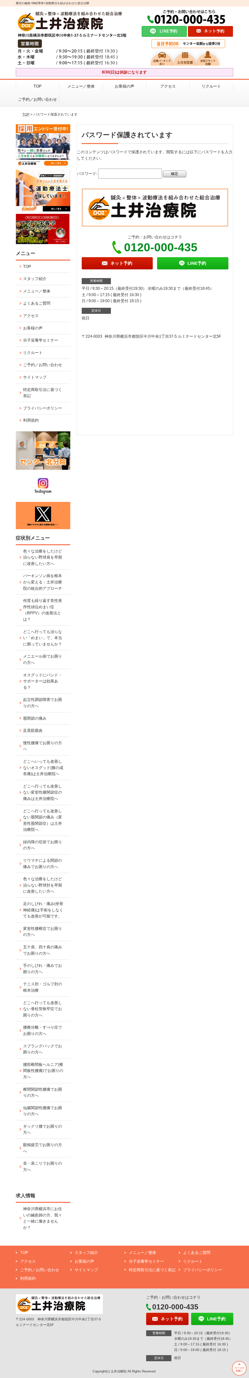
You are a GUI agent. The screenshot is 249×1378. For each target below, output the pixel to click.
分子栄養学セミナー (40, 340)
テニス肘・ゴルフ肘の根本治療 (42, 987)
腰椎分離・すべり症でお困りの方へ (42, 1030)
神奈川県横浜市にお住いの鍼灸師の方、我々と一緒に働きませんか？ (42, 1218)
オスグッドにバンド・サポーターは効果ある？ (42, 681)
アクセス (168, 86)
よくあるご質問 (36, 303)
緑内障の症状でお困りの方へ (42, 845)
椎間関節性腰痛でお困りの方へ (42, 1092)
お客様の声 (124, 86)
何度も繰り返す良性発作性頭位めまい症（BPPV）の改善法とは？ (42, 609)
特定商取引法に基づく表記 (42, 393)
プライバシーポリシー (42, 408)
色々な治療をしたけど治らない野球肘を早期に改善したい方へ (42, 885)
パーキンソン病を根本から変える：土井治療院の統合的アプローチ (42, 582)
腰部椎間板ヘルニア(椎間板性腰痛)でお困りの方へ (43, 1070)
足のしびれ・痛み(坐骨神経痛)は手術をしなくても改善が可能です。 (43, 910)
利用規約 (31, 420)
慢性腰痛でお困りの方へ (42, 746)
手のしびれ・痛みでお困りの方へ (42, 968)
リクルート (211, 86)
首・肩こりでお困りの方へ (42, 1166)
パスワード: (87, 174)
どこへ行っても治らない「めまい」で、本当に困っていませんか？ (42, 638)
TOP (38, 86)
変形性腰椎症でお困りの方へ (42, 931)
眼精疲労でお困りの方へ (42, 1148)
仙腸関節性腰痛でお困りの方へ (42, 1111)
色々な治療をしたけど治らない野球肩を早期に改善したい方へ (42, 557)
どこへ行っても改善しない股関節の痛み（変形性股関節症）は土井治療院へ (42, 820)
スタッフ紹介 (34, 279)
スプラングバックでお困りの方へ (42, 1049)
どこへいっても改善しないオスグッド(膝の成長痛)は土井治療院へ (43, 767)
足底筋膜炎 (33, 730)
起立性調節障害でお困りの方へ (42, 703)
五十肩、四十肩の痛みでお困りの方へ (42, 950)
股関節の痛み (34, 718)
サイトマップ (34, 377)
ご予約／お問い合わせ (37, 99)
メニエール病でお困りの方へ (42, 659)
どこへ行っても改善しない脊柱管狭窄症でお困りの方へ (42, 1009)
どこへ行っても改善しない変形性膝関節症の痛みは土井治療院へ (42, 792)
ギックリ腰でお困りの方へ (42, 1129)
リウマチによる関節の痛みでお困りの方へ (42, 863)
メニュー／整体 (81, 86)
